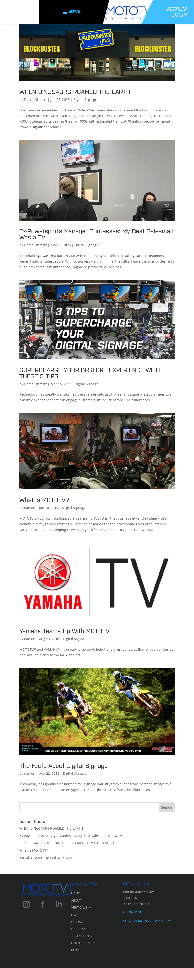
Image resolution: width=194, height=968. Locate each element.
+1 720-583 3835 (134, 912)
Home (75, 893)
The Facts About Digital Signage (63, 765)
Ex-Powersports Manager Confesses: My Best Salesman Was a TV (96, 234)
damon (29, 507)
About (76, 900)
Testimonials (81, 936)
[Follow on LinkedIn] (59, 904)
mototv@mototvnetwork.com (147, 921)
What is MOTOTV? (44, 499)
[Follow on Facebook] (42, 904)
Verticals (79, 907)
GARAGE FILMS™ (83, 943)
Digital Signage (85, 99)
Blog (75, 950)
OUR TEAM (78, 929)
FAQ (74, 914)
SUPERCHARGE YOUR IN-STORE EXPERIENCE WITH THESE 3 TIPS (89, 373)
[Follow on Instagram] (26, 904)
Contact (78, 922)
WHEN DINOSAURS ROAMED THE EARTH (74, 91)
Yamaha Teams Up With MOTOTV (64, 630)
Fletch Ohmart (35, 99)
